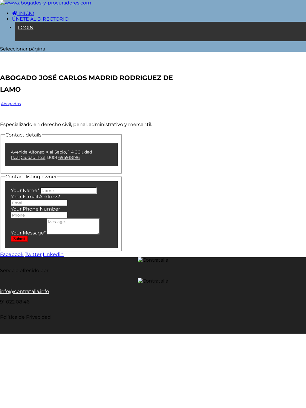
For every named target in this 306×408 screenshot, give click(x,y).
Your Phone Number (35, 209)
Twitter (33, 254)
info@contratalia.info (24, 291)
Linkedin (53, 254)
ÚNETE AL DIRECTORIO (40, 19)
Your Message (28, 233)
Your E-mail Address (35, 197)
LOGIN (25, 27)
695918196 (69, 157)
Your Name (25, 190)
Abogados (11, 103)
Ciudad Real (33, 157)
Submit (19, 239)
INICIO (25, 13)
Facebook (12, 254)
